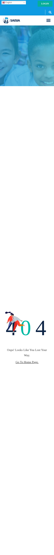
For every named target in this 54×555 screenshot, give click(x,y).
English (8, 2)
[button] (50, 12)
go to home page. (27, 362)
